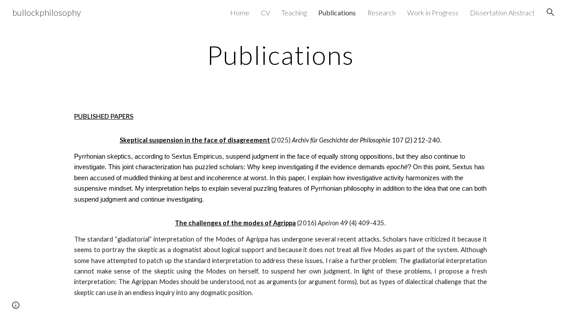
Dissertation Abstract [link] (502, 12)
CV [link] (265, 12)
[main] (280, 55)
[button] (550, 12)
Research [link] (381, 12)
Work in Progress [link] (432, 12)
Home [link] (239, 12)
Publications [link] (337, 12)
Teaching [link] (294, 12)
